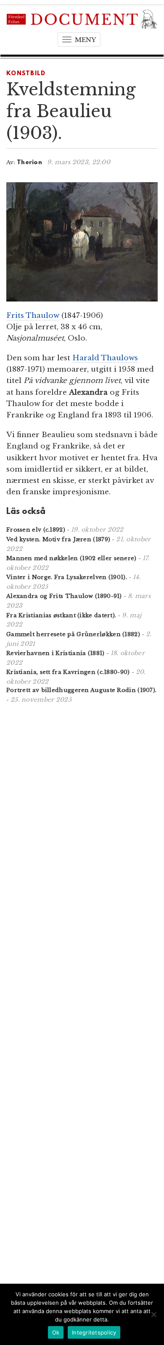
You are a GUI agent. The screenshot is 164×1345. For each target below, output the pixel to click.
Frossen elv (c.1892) (35, 529)
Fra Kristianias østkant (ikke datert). (61, 615)
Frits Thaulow (32, 315)
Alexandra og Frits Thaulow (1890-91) (64, 596)
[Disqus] (82, 820)
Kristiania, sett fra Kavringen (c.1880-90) (68, 672)
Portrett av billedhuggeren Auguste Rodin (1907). (81, 690)
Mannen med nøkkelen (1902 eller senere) (71, 558)
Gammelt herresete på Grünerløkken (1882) (73, 634)
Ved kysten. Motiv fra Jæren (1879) (58, 539)
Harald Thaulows (105, 358)
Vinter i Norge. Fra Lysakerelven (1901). (66, 577)
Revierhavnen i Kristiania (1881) (55, 653)
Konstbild (26, 73)
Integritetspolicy (94, 1332)
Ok (56, 1332)
